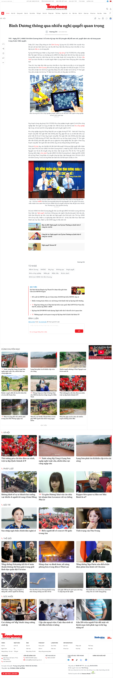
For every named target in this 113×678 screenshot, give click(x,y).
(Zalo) (35, 657)
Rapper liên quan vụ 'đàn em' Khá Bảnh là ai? (91, 495)
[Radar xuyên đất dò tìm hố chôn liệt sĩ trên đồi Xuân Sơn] (14, 383)
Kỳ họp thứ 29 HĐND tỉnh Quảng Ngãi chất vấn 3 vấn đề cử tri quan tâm (57, 310)
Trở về (3, 62)
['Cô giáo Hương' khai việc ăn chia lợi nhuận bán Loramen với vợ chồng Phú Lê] (56, 481)
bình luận (106, 18)
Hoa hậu (99, 13)
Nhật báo (17, 643)
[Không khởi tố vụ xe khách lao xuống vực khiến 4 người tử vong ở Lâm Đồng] (19, 481)
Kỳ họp (36, 146)
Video (104, 13)
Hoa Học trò (73, 1)
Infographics (67, 643)
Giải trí (80, 13)
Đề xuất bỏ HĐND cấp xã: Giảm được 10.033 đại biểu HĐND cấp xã (55, 297)
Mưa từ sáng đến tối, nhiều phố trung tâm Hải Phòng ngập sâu (13, 417)
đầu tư (37, 49)
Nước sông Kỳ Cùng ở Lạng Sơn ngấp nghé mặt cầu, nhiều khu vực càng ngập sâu (13, 371)
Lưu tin (3, 53)
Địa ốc (26, 13)
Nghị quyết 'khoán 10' (49, 245)
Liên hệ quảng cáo (29, 655)
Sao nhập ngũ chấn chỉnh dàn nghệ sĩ (18, 530)
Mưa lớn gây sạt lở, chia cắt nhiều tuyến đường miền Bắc (71, 417)
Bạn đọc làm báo (11, 673)
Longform (54, 643)
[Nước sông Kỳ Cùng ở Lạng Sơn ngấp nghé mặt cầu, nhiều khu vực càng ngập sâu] (14, 360)
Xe (70, 13)
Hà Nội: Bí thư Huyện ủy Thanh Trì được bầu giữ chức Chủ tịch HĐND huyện (48, 290)
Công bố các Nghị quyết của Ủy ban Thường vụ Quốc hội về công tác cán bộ (61, 235)
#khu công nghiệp (35, 273)
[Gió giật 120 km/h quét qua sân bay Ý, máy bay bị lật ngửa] (70, 580)
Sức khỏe (32, 13)
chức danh (43, 153)
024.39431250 (7, 661)
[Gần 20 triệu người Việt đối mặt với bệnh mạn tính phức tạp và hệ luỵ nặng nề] (94, 609)
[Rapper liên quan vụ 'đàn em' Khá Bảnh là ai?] (94, 481)
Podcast (42, 643)
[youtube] (111, 1)
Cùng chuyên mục (10, 349)
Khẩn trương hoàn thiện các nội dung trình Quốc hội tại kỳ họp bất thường (57, 301)
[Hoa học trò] (109, 637)
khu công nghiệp (80, 126)
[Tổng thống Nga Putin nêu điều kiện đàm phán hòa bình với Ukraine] (94, 551)
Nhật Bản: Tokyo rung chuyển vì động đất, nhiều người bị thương (12, 590)
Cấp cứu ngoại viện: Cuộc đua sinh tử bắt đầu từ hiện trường (56, 623)
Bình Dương (55, 44)
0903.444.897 (51, 657)
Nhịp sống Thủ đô (30, 651)
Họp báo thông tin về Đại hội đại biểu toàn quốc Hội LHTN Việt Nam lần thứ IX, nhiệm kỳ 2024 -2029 (58, 306)
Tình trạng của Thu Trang (88, 530)
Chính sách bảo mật (99, 655)
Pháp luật (51, 13)
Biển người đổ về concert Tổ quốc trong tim (55, 532)
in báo (103, 18)
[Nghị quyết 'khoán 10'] (34, 247)
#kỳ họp (51, 269)
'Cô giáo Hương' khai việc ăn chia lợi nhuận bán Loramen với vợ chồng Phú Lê (55, 497)
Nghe (3, 44)
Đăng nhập (31, 322)
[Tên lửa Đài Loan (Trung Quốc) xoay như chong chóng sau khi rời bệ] (42, 580)
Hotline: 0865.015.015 (33, 1)
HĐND (40, 201)
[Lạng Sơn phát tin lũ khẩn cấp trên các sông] (44, 360)
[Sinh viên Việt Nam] (99, 637)
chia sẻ (95, 18)
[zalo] (82, 659)
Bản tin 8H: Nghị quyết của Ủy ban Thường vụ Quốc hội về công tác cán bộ (61, 226)
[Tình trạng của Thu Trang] (94, 518)
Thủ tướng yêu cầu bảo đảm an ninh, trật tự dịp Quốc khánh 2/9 (72, 394)
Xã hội (7, 13)
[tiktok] (77, 660)
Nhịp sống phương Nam (45, 651)
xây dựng (62, 53)
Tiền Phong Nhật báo (47, 1)
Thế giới (39, 13)
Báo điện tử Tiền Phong (56, 7)
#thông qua (60, 269)
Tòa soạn (82, 1)
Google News (110, 18)
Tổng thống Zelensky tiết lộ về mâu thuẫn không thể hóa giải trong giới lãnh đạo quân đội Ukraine (17, 567)
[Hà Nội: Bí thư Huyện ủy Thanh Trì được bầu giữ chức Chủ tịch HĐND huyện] (78, 291)
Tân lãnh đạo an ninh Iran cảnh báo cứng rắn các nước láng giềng (98, 590)
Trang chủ (2, 13)
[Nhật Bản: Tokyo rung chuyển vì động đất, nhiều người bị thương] (14, 580)
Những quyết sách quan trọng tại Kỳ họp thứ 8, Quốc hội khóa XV (57, 314)
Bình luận (3, 58)
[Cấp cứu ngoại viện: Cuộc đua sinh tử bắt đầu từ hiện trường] (56, 609)
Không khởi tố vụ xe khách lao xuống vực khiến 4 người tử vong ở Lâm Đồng (19, 495)
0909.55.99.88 (29, 657)
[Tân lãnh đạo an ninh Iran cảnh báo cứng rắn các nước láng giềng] (99, 580)
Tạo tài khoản (43, 322)
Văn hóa (74, 13)
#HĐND (43, 269)
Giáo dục (86, 13)
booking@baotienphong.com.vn (33, 660)
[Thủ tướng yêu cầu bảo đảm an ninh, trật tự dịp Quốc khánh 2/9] (73, 383)
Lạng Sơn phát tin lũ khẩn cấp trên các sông (43, 370)
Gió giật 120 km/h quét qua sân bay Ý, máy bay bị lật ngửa (70, 590)
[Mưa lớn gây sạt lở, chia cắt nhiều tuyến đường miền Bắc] (73, 407)
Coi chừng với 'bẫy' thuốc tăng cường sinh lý (18, 623)
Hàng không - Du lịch (6, 651)
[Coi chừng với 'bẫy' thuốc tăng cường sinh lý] (19, 609)
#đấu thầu (55, 273)
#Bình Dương (33, 269)
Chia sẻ (3, 48)
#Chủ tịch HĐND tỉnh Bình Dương (40, 277)
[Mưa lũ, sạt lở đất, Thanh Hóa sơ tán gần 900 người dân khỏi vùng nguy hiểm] (44, 407)
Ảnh (27, 643)
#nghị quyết (70, 269)
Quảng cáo (90, 1)
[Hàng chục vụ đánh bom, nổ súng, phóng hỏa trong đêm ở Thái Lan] (56, 551)
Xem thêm (110, 13)
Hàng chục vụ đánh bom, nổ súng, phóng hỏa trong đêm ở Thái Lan (54, 565)
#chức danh (65, 273)
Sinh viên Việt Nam (61, 1)
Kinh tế (13, 13)
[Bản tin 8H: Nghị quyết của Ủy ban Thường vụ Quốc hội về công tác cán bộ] (34, 226)
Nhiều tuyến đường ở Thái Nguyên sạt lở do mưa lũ (73, 370)
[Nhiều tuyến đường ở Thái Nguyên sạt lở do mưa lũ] (73, 360)
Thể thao (57, 13)
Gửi (79, 331)
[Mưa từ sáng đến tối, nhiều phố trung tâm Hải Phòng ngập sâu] (14, 407)
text (99, 18)
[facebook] (108, 1)
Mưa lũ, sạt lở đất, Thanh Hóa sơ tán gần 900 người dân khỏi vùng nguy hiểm (43, 418)
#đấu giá (46, 273)
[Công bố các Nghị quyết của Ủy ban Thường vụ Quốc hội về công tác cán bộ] (34, 236)
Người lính (64, 13)
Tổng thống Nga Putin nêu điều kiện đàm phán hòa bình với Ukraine (92, 565)
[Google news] (87, 659)
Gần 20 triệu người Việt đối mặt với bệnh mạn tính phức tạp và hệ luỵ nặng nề (92, 625)
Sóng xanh (20, 13)
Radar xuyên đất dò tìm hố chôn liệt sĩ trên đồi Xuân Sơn (13, 394)
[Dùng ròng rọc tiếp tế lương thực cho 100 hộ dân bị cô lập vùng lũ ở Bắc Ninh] (44, 383)
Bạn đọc (90, 648)
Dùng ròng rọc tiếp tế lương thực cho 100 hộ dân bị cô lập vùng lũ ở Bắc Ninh (44, 395)
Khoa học (92, 13)
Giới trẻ (45, 13)
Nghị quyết (40, 213)
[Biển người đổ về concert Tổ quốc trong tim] (56, 518)
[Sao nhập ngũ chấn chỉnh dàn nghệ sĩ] (19, 518)
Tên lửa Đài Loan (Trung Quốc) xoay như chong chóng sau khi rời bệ (42, 590)
